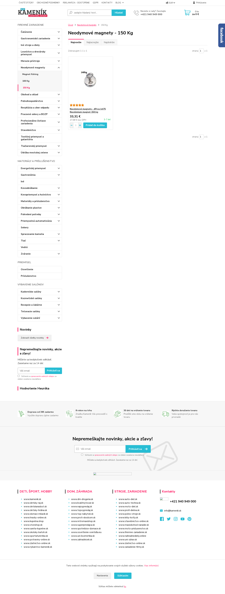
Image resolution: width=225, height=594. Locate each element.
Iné (22, 181)
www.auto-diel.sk (128, 499)
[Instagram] (177, 519)
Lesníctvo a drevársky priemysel (33, 53)
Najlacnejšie (92, 42)
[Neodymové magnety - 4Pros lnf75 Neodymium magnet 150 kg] (90, 80)
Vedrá (24, 247)
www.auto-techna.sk (130, 502)
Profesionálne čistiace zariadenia (33, 122)
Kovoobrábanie (29, 188)
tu (125, 586)
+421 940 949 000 (151, 14)
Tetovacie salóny (30, 311)
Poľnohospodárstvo (32, 101)
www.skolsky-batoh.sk (35, 532)
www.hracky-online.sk (35, 517)
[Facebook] (163, 519)
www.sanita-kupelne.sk (36, 528)
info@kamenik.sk (172, 510)
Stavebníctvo (28, 130)
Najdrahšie (109, 42)
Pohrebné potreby (31, 214)
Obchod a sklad (29, 94)
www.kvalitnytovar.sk (82, 502)
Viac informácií (151, 565)
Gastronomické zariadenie (35, 38)
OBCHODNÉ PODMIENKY (48, 2)
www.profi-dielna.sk (129, 510)
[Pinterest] (189, 519)
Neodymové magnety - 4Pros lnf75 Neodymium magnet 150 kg (88, 110)
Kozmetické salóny (31, 298)
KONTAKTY (107, 2)
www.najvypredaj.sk (81, 506)
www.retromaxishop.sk (83, 521)
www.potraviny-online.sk (37, 539)
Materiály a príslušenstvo (35, 201)
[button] (87, 546)
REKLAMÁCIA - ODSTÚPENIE (76, 2)
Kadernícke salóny (31, 291)
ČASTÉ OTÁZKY (26, 2)
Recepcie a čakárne (31, 304)
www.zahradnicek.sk (81, 539)
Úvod (70, 25)
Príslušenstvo (28, 276)
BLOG (118, 2)
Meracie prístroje (30, 61)
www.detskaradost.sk (35, 506)
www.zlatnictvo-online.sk (37, 543)
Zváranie (26, 253)
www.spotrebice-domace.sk (86, 528)
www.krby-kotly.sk (128, 517)
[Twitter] (170, 519)
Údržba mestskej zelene (34, 152)
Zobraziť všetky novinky (32, 337)
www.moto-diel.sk (128, 506)
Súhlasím (122, 575)
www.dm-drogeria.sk (82, 499)
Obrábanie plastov (31, 207)
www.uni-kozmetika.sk (83, 535)
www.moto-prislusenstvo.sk (133, 528)
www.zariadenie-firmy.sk (131, 546)
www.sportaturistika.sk (36, 535)
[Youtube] (184, 519)
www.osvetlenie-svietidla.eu (86, 532)
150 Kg (26, 87)
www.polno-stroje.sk (130, 513)
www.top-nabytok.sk (82, 513)
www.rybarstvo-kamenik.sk (38, 546)
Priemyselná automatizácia (36, 220)
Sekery (24, 227)
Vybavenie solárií (30, 318)
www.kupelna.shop (34, 521)
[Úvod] (41, 13)
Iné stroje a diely (30, 45)
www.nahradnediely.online (132, 535)
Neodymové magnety (33, 67)
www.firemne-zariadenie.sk (133, 532)
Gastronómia (28, 174)
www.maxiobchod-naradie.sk (134, 524)
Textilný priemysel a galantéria (32, 138)
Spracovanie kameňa (32, 234)
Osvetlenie (27, 269)
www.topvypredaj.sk (82, 510)
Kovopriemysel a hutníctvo (36, 194)
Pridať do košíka (95, 125)
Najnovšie (76, 42)
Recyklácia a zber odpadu (35, 107)
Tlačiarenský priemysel (34, 146)
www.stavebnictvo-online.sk (133, 521)
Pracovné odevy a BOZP (34, 114)
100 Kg (25, 81)
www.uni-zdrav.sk (128, 539)
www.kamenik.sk (32, 499)
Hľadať (119, 12)
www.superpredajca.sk (83, 524)
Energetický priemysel (33, 168)
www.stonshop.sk (33, 524)
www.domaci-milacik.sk (36, 513)
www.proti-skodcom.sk (83, 517)
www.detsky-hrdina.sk (35, 510)
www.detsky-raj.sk (33, 502)
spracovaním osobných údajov (42, 376)
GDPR (95, 2)
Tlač (23, 240)
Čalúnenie (26, 31)
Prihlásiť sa (53, 370)
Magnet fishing (30, 74)
